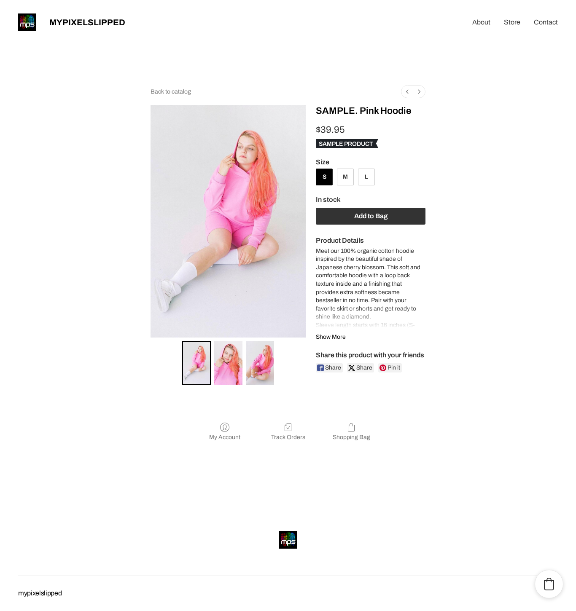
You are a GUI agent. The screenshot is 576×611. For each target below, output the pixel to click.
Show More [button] (331, 337)
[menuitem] (407, 92)
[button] (549, 584)
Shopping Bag (351, 437)
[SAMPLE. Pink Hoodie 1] (228, 363)
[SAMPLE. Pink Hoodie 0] (196, 363)
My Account (224, 437)
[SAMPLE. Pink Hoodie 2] (260, 363)
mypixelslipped (87, 22)
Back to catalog (171, 91)
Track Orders (288, 437)
